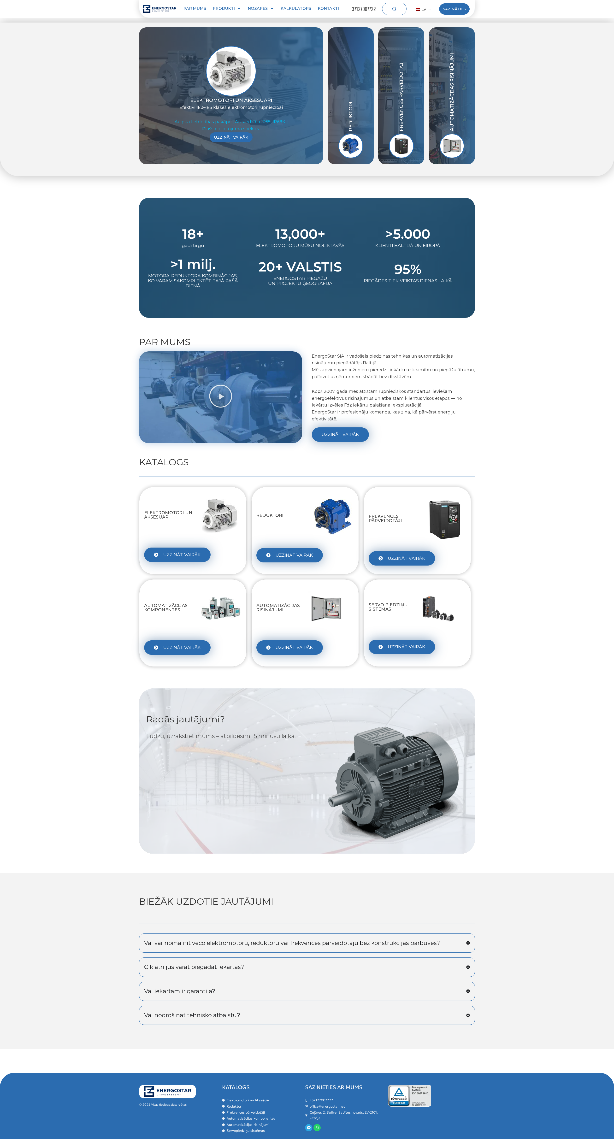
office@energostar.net (327, 1106)
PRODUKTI (224, 8)
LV (423, 9)
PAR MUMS (194, 8)
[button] (221, 397)
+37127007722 (363, 8)
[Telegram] (308, 1127)
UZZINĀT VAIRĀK (231, 137)
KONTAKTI (328, 8)
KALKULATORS (296, 8)
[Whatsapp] (317, 1127)
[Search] (394, 9)
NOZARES (258, 8)
